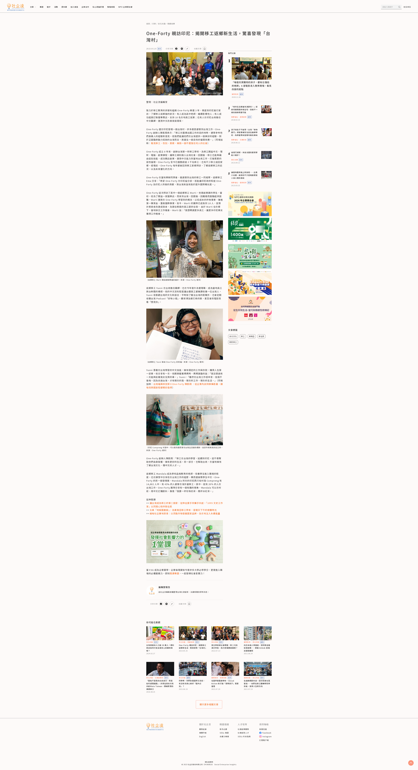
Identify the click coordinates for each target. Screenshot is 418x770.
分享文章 (169, 48)
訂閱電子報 (264, 740)
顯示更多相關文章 (209, 704)
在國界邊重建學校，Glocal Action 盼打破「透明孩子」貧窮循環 (225, 683)
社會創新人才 (243, 732)
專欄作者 (203, 732)
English (202, 736)
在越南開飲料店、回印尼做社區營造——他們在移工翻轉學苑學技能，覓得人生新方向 (257, 683)
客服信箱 (263, 729)
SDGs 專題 (224, 732)
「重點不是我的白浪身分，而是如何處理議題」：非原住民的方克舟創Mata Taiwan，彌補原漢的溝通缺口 (160, 684)
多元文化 (233, 336)
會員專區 (407, 7)
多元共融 (162, 23)
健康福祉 (234, 117)
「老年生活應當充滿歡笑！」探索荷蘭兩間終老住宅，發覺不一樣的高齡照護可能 (244, 109)
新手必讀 (223, 729)
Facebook (266, 732)
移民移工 (233, 342)
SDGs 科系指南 (244, 736)
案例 (159, 49)
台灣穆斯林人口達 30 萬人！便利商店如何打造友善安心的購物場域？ (160, 648)
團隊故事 (203, 729)
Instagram (267, 736)
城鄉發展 (223, 678)
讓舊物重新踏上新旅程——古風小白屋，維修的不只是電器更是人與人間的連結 (244, 175)
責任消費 (234, 160)
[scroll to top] (411, 763)
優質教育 (235, 94)
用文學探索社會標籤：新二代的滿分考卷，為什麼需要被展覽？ (224, 646)
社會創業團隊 (243, 729)
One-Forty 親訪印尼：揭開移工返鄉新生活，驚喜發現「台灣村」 (193, 646)
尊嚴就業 (171, 23)
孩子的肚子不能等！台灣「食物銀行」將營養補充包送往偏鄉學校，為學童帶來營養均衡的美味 (244, 132)
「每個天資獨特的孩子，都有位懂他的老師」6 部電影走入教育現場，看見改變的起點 (251, 86)
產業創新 (243, 117)
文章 (154, 23)
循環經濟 (243, 182)
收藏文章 (197, 48)
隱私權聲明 (209, 762)
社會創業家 (159, 678)
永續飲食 (243, 140)
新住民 (261, 336)
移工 (243, 336)
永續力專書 (224, 736)
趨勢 (241, 94)
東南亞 (252, 336)
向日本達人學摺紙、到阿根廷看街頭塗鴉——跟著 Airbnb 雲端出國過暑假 (257, 648)
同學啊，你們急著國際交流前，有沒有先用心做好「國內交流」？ (192, 683)
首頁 (148, 23)
